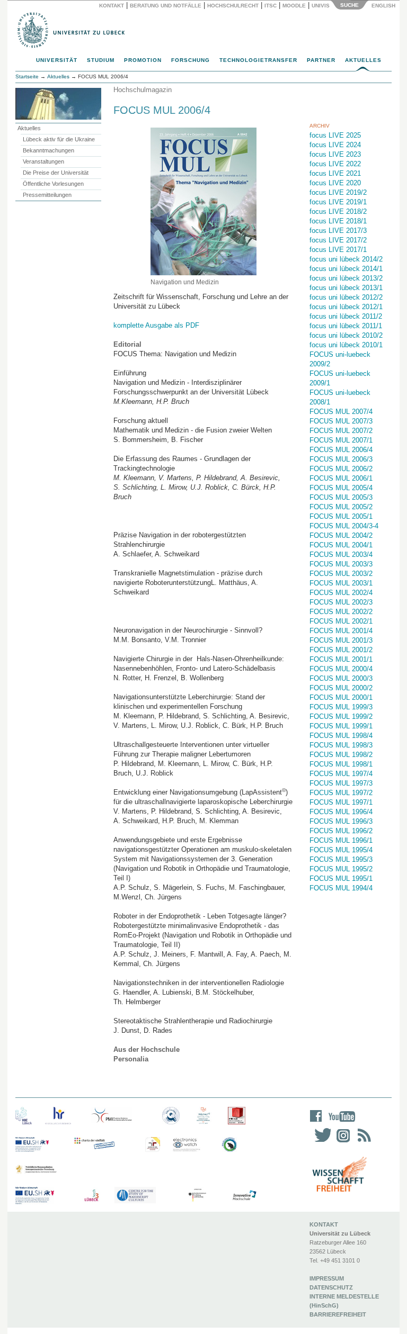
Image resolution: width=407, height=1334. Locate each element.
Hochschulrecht (233, 5)
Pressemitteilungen (47, 195)
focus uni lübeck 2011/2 (345, 316)
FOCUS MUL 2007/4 (341, 412)
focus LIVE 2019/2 (338, 192)
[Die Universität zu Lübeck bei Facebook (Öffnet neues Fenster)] (316, 1123)
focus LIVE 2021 (335, 173)
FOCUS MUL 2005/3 (341, 497)
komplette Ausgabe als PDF (156, 325)
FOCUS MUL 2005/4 (341, 488)
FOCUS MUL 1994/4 (341, 888)
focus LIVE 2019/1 (338, 202)
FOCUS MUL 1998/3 (341, 745)
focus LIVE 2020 (335, 183)
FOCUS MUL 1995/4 (341, 850)
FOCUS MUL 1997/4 (341, 774)
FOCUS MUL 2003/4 (341, 554)
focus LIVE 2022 (335, 164)
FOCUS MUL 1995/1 (341, 878)
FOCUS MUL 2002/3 (341, 602)
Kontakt (111, 5)
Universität (56, 60)
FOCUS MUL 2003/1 (341, 583)
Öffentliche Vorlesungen (53, 184)
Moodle (294, 5)
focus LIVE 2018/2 (338, 211)
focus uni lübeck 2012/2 (346, 297)
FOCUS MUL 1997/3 (341, 783)
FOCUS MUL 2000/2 (341, 688)
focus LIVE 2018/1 (338, 221)
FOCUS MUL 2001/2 (341, 650)
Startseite (27, 76)
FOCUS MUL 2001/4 (341, 631)
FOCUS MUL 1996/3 (341, 821)
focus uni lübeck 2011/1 (345, 326)
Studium (100, 60)
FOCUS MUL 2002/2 (341, 612)
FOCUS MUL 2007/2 (341, 431)
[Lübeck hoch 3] (91, 1195)
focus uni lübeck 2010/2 (346, 335)
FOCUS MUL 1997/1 (341, 802)
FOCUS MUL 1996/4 (341, 812)
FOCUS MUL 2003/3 (341, 564)
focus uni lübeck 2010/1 (346, 345)
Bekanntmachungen (48, 150)
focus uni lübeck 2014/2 (346, 259)
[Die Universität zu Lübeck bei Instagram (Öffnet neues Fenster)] (341, 1142)
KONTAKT (323, 1224)
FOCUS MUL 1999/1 (341, 726)
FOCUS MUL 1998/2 (341, 755)
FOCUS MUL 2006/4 (341, 450)
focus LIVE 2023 (335, 154)
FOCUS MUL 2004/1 (341, 545)
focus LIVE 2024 (335, 145)
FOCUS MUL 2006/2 (341, 469)
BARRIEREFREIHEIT (337, 1314)
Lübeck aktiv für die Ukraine (59, 139)
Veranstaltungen (43, 161)
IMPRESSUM (326, 1278)
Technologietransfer (258, 60)
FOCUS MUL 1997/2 (341, 793)
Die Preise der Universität (56, 172)
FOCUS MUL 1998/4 (341, 736)
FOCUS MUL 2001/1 (341, 659)
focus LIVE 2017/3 (338, 231)
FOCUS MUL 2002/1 (341, 621)
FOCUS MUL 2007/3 (341, 421)
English (384, 5)
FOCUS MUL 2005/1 (341, 516)
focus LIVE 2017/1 (338, 250)
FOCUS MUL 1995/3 (341, 859)
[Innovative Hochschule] (244, 1195)
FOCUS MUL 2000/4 (341, 669)
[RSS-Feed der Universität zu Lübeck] (362, 1142)
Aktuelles (363, 60)
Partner (321, 60)
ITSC (270, 5)
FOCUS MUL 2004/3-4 (343, 526)
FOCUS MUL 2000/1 (341, 697)
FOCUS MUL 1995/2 (341, 869)
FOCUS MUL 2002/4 (341, 593)
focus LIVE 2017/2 (338, 240)
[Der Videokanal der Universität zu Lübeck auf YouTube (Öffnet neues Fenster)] (340, 1123)
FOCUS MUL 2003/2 (341, 574)
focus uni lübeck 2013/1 (346, 288)
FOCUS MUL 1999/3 (341, 707)
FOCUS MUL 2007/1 (341, 440)
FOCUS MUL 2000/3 (341, 678)
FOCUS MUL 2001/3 (341, 640)
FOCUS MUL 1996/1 (341, 840)
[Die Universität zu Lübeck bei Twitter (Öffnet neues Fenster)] (320, 1142)
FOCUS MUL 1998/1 (341, 764)
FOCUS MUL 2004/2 (341, 535)
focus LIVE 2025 (335, 135)
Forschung (190, 60)
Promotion (143, 60)
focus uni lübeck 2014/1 (346, 269)
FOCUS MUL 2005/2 (341, 507)
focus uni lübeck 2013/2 (346, 278)
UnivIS (321, 5)
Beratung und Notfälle (165, 5)
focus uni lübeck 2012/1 (346, 307)
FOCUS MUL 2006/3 (341, 459)
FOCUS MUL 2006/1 (341, 478)
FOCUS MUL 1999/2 (341, 716)
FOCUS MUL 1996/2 (341, 831)
